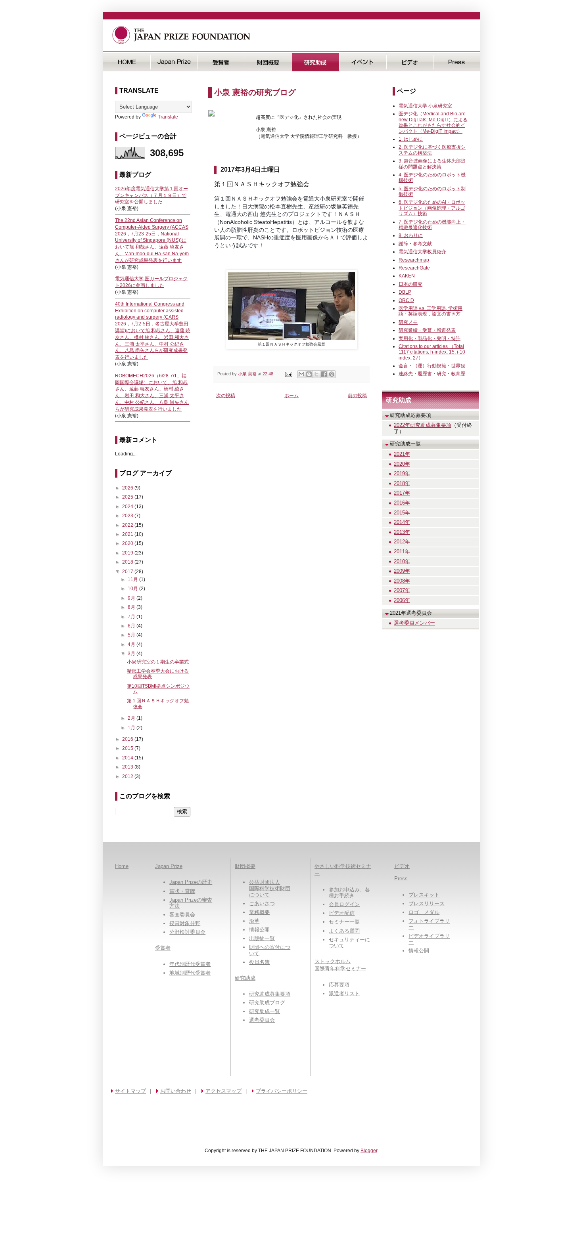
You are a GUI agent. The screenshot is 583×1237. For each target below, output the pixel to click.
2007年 (402, 590)
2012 (128, 776)
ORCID (406, 300)
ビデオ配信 (342, 913)
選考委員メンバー (414, 623)
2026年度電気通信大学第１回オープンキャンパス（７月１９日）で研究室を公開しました (151, 195)
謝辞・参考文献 (415, 244)
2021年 (402, 454)
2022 (128, 525)
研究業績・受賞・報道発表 (427, 330)
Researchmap (414, 260)
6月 (132, 626)
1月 (132, 727)
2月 (132, 718)
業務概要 (259, 912)
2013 (128, 767)
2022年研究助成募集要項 (422, 425)
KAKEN (407, 276)
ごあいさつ (262, 903)
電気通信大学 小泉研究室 (425, 106)
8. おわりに (411, 235)
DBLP (405, 292)
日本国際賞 (174, 62)
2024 (128, 506)
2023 (128, 515)
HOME (126, 62)
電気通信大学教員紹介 (422, 251)
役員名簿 (259, 962)
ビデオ (409, 62)
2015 (128, 748)
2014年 (402, 522)
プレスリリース (426, 903)
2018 (128, 562)
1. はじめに (411, 139)
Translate (168, 117)
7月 (132, 616)
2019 (128, 553)
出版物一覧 (262, 938)
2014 (128, 758)
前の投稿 (357, 395)
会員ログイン (344, 904)
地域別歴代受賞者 (190, 973)
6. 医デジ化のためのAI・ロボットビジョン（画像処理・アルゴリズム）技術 (432, 207)
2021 (128, 534)
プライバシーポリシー (281, 1091)
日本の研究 (410, 284)
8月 (132, 607)
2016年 (402, 503)
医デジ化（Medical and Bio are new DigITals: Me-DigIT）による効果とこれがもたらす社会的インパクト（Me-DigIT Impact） (433, 122)
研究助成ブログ (267, 1003)
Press (456, 62)
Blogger (369, 1150)
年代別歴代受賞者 (190, 964)
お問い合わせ (175, 1091)
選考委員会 (262, 1020)
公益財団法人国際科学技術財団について (269, 888)
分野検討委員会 (187, 932)
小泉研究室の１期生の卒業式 (158, 662)
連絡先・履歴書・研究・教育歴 (432, 374)
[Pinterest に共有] (332, 374)
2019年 (402, 473)
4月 (132, 644)
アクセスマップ (223, 1091)
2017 (128, 571)
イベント (362, 62)
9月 (132, 598)
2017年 (402, 493)
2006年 (402, 600)
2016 (128, 739)
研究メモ (408, 322)
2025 (128, 497)
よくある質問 (344, 931)
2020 (128, 543)
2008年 (402, 581)
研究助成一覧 (264, 1011)
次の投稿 (225, 395)
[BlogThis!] (309, 374)
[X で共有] (316, 374)
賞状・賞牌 (182, 891)
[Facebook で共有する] (324, 374)
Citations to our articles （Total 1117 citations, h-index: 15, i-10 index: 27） (432, 352)
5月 (132, 635)
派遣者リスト (344, 993)
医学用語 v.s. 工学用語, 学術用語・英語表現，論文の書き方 (430, 311)
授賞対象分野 (184, 923)
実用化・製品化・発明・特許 (429, 338)
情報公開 (259, 930)
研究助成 (315, 62)
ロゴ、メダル (423, 912)
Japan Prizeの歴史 (190, 882)
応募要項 (339, 985)
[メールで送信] (301, 374)
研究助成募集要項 (269, 994)
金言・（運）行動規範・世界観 (432, 366)
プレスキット (423, 895)
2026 (128, 488)
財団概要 (268, 62)
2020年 (402, 464)
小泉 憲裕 (248, 373)
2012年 (402, 542)
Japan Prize (168, 866)
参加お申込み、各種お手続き (349, 893)
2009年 (402, 571)
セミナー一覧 (344, 922)
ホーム (291, 395)
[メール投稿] (288, 373)
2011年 (402, 551)
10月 (133, 588)
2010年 (402, 561)
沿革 (254, 921)
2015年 (402, 513)
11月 (133, 579)
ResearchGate (414, 268)
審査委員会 (182, 915)
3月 (132, 653)
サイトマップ (130, 1091)
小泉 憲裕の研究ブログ (255, 92)
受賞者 (221, 62)
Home (121, 866)
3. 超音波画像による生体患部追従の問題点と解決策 (432, 163)
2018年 (402, 483)
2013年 (402, 532)
